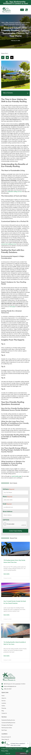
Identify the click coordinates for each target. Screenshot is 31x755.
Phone (7, 496)
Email (7, 504)
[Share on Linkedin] (11, 57)
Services (4, 717)
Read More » (7, 574)
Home (3, 22)
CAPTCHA (6, 519)
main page (12, 306)
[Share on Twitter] (7, 57)
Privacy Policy (4, 750)
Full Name (8, 489)
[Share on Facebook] (2, 57)
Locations (4, 734)
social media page (16, 476)
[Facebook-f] (3, 743)
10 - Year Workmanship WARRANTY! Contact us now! (15, 2)
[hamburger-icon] (22, 10)
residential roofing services (14, 191)
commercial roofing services (8, 244)
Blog (7, 22)
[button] (27, 93)
